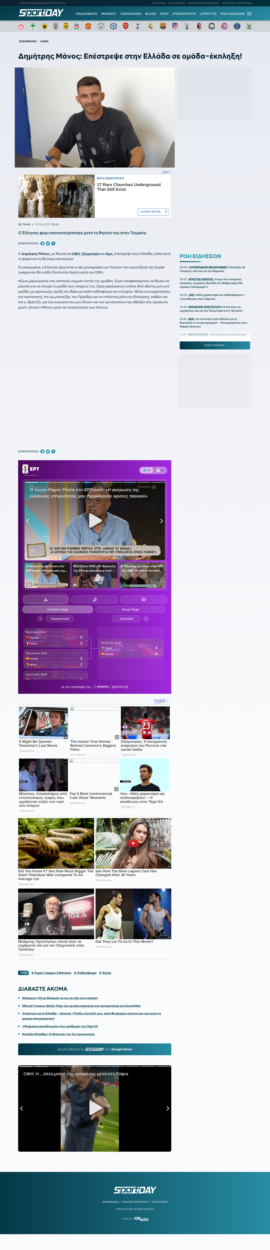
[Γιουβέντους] (186, 26)
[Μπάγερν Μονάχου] (224, 26)
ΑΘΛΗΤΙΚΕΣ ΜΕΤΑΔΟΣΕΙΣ (203, 3)
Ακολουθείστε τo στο (94, 1049)
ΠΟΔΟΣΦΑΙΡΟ (86, 14)
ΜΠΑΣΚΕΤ (109, 14)
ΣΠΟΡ (164, 14)
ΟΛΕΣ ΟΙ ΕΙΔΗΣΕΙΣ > (215, 345)
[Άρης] (66, 26)
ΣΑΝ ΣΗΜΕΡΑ (177, 3)
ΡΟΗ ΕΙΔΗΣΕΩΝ (232, 14)
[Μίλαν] (199, 26)
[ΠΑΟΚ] (55, 26)
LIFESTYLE (208, 14)
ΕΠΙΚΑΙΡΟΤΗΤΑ (184, 14)
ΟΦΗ (76, 254)
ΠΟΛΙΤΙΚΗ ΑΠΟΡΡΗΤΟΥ (135, 1201)
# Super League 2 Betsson (51, 973)
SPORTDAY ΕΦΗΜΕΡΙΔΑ (237, 3)
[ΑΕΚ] (44, 26)
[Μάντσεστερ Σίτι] (100, 26)
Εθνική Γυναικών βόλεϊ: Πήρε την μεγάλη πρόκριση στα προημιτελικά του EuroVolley (81, 1006)
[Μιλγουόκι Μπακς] (249, 26)
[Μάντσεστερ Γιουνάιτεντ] (88, 26)
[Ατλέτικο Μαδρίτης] (174, 26)
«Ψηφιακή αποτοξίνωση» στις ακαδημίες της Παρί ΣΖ (60, 1026)
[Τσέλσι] (113, 26)
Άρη (109, 254)
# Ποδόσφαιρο (85, 973)
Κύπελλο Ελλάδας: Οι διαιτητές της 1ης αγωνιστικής (58, 1034)
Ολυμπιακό (90, 254)
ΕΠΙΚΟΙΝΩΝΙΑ (110, 1201)
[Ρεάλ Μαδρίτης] (150, 26)
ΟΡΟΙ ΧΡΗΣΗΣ (159, 1201)
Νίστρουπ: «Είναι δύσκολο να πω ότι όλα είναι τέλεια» (60, 998)
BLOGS (150, 14)
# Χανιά (105, 973)
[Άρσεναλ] (125, 26)
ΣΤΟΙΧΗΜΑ (158, 3)
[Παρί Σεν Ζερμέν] (237, 26)
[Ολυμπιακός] (21, 26)
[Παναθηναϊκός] (33, 26)
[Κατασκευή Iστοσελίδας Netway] (141, 1219)
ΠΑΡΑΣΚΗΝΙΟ (131, 14)
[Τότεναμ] (137, 26)
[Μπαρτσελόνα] (163, 26)
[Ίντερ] (211, 26)
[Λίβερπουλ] (76, 26)
